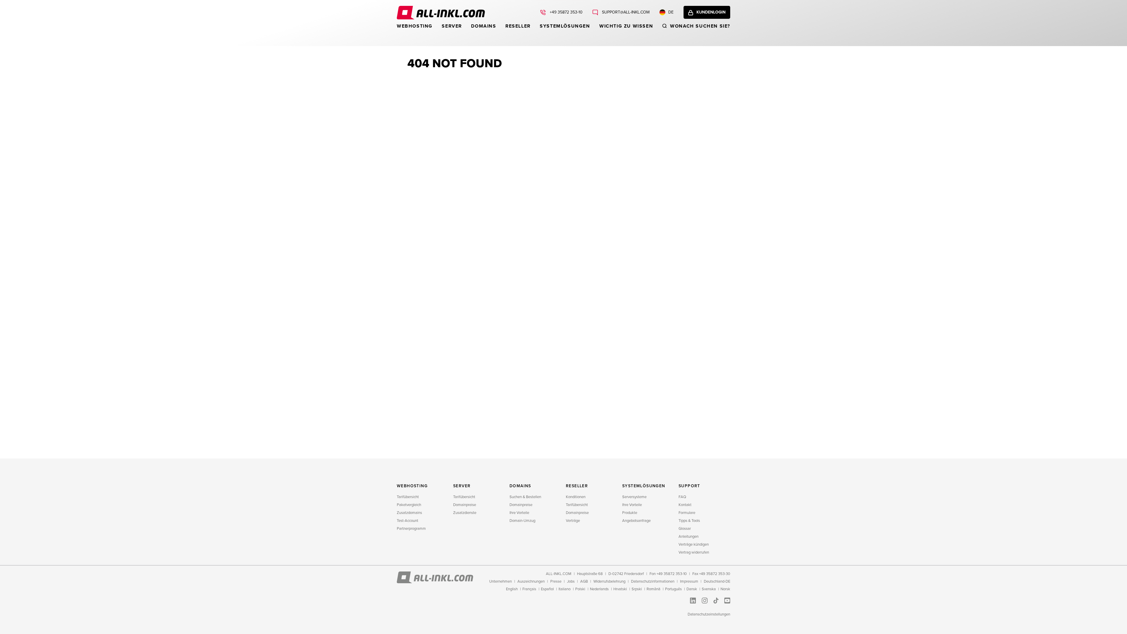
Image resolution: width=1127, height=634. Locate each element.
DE (671, 12)
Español (547, 589)
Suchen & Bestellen (525, 497)
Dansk (691, 589)
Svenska (709, 589)
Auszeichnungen (531, 581)
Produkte (629, 512)
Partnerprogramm (411, 528)
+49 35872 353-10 (566, 12)
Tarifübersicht (408, 497)
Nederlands (599, 589)
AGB (584, 581)
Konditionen (576, 497)
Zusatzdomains (409, 512)
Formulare (687, 512)
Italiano (565, 589)
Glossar (685, 528)
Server (452, 26)
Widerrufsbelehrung (609, 581)
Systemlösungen (565, 26)
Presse (555, 581)
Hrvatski (620, 589)
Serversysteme (634, 497)
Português (673, 589)
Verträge (573, 520)
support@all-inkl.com (625, 12)
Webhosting (415, 26)
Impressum (689, 581)
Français (529, 589)
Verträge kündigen (694, 544)
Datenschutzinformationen (652, 581)
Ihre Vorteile (519, 512)
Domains (483, 26)
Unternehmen (500, 581)
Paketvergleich (409, 505)
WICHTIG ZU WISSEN (626, 26)
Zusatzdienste (464, 512)
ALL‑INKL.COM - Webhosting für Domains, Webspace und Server (441, 12)
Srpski (637, 589)
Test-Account (407, 520)
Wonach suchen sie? (700, 26)
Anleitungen (689, 536)
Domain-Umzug (522, 520)
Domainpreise (464, 505)
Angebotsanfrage (636, 520)
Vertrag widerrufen (694, 552)
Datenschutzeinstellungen (709, 614)
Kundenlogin (711, 12)
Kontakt (685, 505)
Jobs (571, 581)
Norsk (725, 589)
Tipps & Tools (689, 520)
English (512, 589)
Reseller (518, 26)
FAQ (682, 497)
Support (689, 485)
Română (653, 589)
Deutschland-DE (717, 581)
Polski (580, 589)
